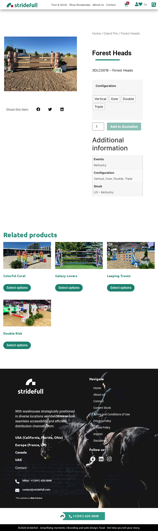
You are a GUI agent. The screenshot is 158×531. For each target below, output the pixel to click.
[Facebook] (92, 459)
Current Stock (102, 407)
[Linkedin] (101, 459)
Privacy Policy (102, 421)
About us (98, 5)
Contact (111, 5)
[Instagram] (109, 459)
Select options (17, 288)
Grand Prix (110, 33)
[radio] (100, 99)
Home (96, 33)
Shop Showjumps (80, 5)
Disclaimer (100, 440)
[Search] (154, 4)
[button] (38, 109)
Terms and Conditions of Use (111, 414)
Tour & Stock (59, 5)
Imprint (98, 434)
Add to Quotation (124, 126)
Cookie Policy (101, 427)
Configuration (106, 85)
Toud (102, 527)
